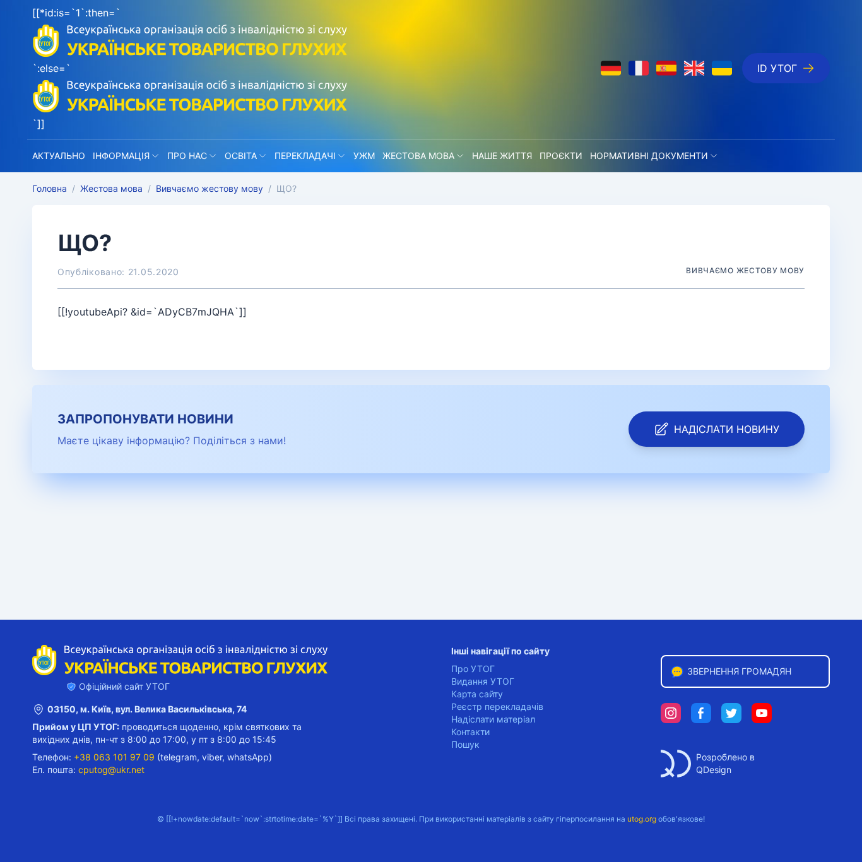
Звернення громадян (739, 671)
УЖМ (364, 155)
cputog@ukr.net (111, 769)
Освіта (241, 155)
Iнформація (121, 155)
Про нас (187, 155)
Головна (49, 188)
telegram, (179, 757)
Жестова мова (418, 155)
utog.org (641, 819)
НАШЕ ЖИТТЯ (502, 155)
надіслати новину (726, 429)
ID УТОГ (777, 68)
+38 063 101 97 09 (114, 757)
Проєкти (561, 155)
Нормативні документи (649, 155)
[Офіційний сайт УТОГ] (190, 96)
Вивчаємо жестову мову (209, 188)
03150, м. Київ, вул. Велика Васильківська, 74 (147, 709)
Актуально (58, 155)
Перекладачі (305, 155)
